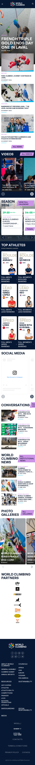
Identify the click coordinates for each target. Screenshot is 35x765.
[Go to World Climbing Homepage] (17, 4)
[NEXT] (32, 194)
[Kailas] (17, 589)
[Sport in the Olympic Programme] (17, 723)
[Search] (33, 4)
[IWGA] (17, 734)
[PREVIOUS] (3, 194)
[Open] (3, 4)
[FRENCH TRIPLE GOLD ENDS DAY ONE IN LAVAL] (17, 37)
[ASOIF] (17, 729)
